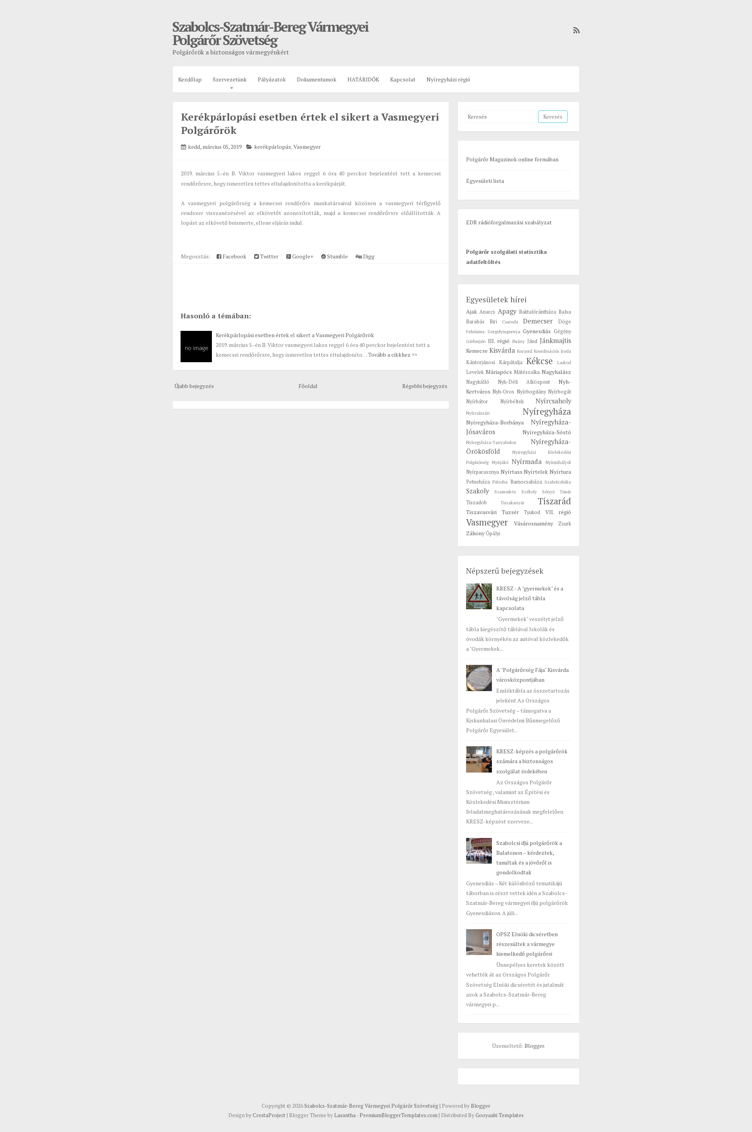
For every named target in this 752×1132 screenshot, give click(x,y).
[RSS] (574, 30)
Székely (529, 492)
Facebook (233, 256)
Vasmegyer (307, 146)
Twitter (268, 256)
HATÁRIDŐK (363, 79)
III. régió (499, 341)
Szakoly (477, 491)
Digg (368, 256)
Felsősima (475, 331)
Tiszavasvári (481, 512)
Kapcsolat (403, 79)
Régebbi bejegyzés (424, 386)
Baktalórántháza (537, 312)
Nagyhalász (556, 372)
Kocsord (524, 351)
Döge (564, 321)
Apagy (507, 311)
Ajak (471, 311)
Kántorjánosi (480, 362)
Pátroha (500, 482)
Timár (565, 492)
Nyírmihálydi (558, 462)
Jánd (532, 341)
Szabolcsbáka (557, 482)
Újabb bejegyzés (194, 386)
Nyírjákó (500, 462)
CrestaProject (269, 1115)
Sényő (548, 492)
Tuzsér (510, 512)
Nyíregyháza (546, 411)
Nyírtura (560, 471)
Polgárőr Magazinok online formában (512, 159)
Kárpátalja (510, 362)
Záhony (475, 533)
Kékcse (539, 361)
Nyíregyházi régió (448, 79)
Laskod (564, 362)
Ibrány (518, 341)
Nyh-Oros (503, 391)
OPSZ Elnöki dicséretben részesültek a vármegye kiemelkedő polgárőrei (527, 943)
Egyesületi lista (485, 180)
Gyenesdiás (537, 331)
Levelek (475, 372)
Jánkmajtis (555, 340)
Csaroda (510, 322)
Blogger (534, 1045)
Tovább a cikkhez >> (392, 354)
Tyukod (532, 512)
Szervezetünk (230, 79)
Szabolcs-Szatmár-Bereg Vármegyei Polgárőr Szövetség (270, 33)
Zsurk (564, 523)
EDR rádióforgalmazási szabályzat (509, 222)
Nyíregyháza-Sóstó (546, 432)
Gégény (562, 331)
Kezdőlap (190, 79)
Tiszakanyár (512, 503)
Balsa (565, 312)
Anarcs (487, 312)
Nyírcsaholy (553, 401)
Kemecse (477, 350)
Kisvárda (502, 350)
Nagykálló (477, 382)
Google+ (302, 256)
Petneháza (478, 481)
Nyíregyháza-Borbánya (495, 422)
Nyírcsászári (478, 413)
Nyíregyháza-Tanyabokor (491, 442)
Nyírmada (527, 461)
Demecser (538, 321)
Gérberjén (476, 341)
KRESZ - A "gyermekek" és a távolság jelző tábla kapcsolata (529, 598)
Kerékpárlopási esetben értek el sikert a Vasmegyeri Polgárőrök (295, 335)
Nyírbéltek (512, 401)
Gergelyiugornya (504, 331)
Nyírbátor (477, 401)
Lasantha (345, 1115)
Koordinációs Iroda (552, 351)
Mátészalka (527, 372)
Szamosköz (505, 492)
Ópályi (493, 533)
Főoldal (308, 386)
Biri (493, 321)
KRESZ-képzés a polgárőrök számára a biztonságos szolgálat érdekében (532, 761)
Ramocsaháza (526, 481)
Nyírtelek (536, 471)
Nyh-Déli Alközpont (524, 382)
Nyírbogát (559, 391)
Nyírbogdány (531, 391)
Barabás (475, 321)
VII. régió (558, 512)
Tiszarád (554, 501)
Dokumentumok (316, 79)
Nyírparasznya (482, 472)
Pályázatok (272, 79)
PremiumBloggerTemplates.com (398, 1115)
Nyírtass (511, 471)
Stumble (337, 256)
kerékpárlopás (272, 146)
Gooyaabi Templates (499, 1115)
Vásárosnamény (533, 523)
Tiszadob (476, 502)
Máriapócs (499, 372)
